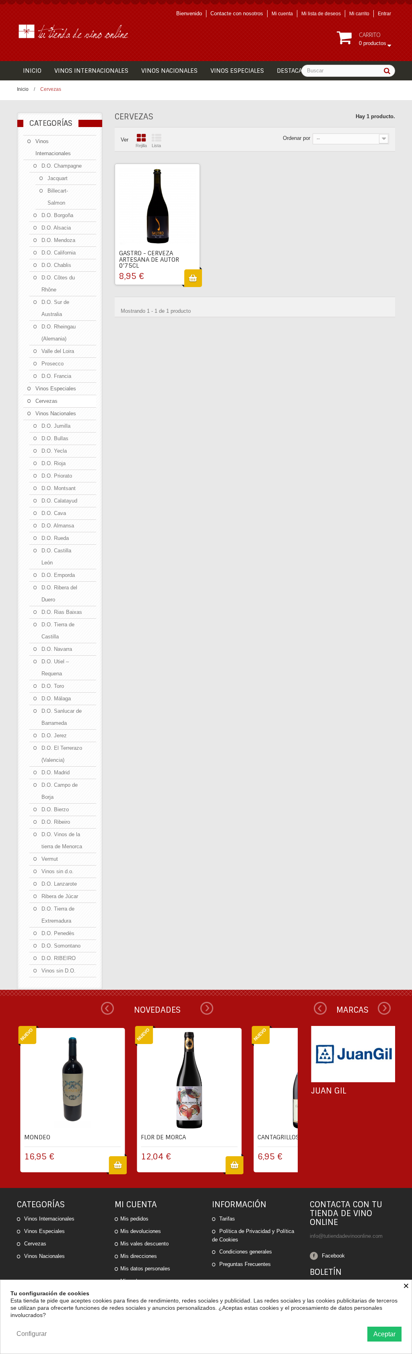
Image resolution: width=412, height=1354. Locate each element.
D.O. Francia (56, 376)
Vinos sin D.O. (58, 971)
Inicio (23, 89)
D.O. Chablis (56, 265)
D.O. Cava (53, 513)
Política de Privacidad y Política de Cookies (253, 1235)
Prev (107, 1008)
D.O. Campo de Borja (59, 791)
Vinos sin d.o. (57, 871)
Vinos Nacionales (55, 413)
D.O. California (58, 253)
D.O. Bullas (54, 438)
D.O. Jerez (54, 735)
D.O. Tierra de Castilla (57, 631)
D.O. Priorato (56, 476)
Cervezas (46, 401)
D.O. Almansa (57, 526)
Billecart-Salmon (57, 197)
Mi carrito (359, 13)
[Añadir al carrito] (193, 278)
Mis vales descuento (144, 1244)
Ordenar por (296, 138)
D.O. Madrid (55, 772)
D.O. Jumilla (55, 426)
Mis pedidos (134, 1219)
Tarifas (226, 1219)
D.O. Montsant (58, 488)
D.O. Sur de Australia (55, 308)
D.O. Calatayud (59, 501)
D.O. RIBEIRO (58, 958)
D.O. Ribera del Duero (59, 594)
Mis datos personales (145, 1269)
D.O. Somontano (60, 946)
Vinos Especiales (55, 389)
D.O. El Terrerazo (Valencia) (61, 754)
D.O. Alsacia (56, 228)
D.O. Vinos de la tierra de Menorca (61, 840)
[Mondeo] (72, 1080)
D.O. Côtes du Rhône (58, 284)
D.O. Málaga (56, 698)
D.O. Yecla (54, 451)
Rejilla (141, 145)
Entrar (384, 13)
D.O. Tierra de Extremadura (57, 915)
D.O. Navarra (56, 649)
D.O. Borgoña (57, 215)
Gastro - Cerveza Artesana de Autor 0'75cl (149, 259)
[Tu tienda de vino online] (76, 31)
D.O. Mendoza (58, 240)
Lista (156, 145)
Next (206, 1008)
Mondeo (37, 1137)
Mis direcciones (138, 1256)
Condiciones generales (245, 1252)
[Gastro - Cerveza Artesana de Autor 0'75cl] (157, 206)
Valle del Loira (57, 351)
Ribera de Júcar (59, 896)
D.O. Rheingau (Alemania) (58, 333)
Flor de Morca (163, 1137)
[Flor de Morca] (189, 1080)
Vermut (49, 859)
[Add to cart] (118, 1165)
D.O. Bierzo (55, 809)
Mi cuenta (282, 13)
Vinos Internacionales (53, 147)
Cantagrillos (278, 1137)
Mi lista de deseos (321, 13)
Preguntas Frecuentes (244, 1264)
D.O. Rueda (55, 538)
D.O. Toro (52, 686)
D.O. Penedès (57, 933)
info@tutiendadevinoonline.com (346, 1236)
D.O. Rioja (53, 463)
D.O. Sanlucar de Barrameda (61, 717)
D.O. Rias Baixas (61, 612)
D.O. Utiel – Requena (55, 668)
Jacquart (57, 178)
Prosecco (52, 364)
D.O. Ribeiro (55, 822)
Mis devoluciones (140, 1231)
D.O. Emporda (58, 575)
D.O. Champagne (61, 166)
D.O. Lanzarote (59, 884)
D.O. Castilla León (56, 557)
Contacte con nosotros (236, 13)
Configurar (31, 1333)
